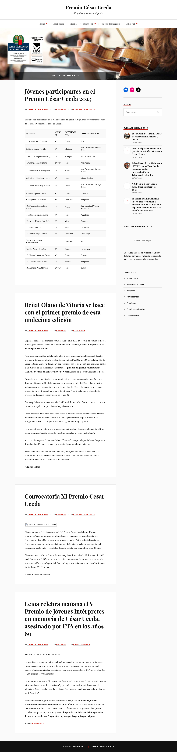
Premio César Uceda (88, 7)
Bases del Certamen (135, 284)
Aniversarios (132, 278)
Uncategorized (81, 644)
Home (42, 23)
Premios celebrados (84, 109)
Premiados (79, 330)
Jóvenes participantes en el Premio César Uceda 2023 (60, 94)
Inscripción (88, 23)
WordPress (81, 747)
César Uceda (58, 23)
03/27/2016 (61, 330)
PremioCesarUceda (37, 109)
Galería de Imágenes (110, 23)
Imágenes (131, 290)
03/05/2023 (61, 109)
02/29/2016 (61, 514)
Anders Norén (107, 747)
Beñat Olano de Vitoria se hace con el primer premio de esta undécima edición (65, 312)
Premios (73, 23)
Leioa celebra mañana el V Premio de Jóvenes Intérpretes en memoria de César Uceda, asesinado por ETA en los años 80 (64, 618)
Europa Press (38, 723)
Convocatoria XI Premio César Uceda (64, 499)
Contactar (130, 23)
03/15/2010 (61, 644)
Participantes (133, 296)
